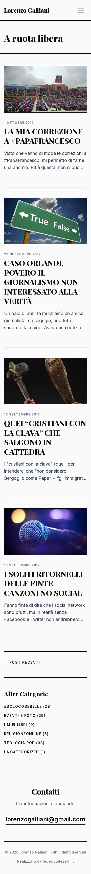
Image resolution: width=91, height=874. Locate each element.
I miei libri (15, 724)
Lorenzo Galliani (26, 10)
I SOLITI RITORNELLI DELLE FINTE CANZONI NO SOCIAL (43, 583)
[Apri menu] (81, 10)
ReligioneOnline (22, 734)
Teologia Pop (19, 743)
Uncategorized (21, 752)
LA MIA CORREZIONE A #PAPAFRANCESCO (43, 136)
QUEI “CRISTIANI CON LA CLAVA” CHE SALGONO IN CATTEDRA (45, 437)
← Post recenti (22, 662)
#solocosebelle (23, 706)
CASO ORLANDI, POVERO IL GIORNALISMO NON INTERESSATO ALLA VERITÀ (41, 282)
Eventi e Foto (20, 715)
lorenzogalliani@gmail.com (45, 819)
